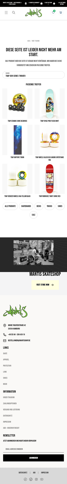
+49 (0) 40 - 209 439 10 (16, 334)
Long (5, 371)
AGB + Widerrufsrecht (11, 428)
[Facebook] (30, 479)
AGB (34, 472)
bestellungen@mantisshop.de (19, 340)
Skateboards (26, 206)
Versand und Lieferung (11, 409)
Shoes (60, 206)
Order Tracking (8, 397)
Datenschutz (7, 415)
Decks (39, 206)
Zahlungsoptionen (10, 403)
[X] (36, 479)
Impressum (7, 422)
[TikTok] (25, 479)
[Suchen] (13, 12)
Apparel (6, 359)
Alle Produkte (10, 206)
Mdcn (5, 384)
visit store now (42, 284)
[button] (6, 12)
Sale (33, 214)
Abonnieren (33, 458)
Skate (5, 353)
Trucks (49, 206)
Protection (7, 365)
